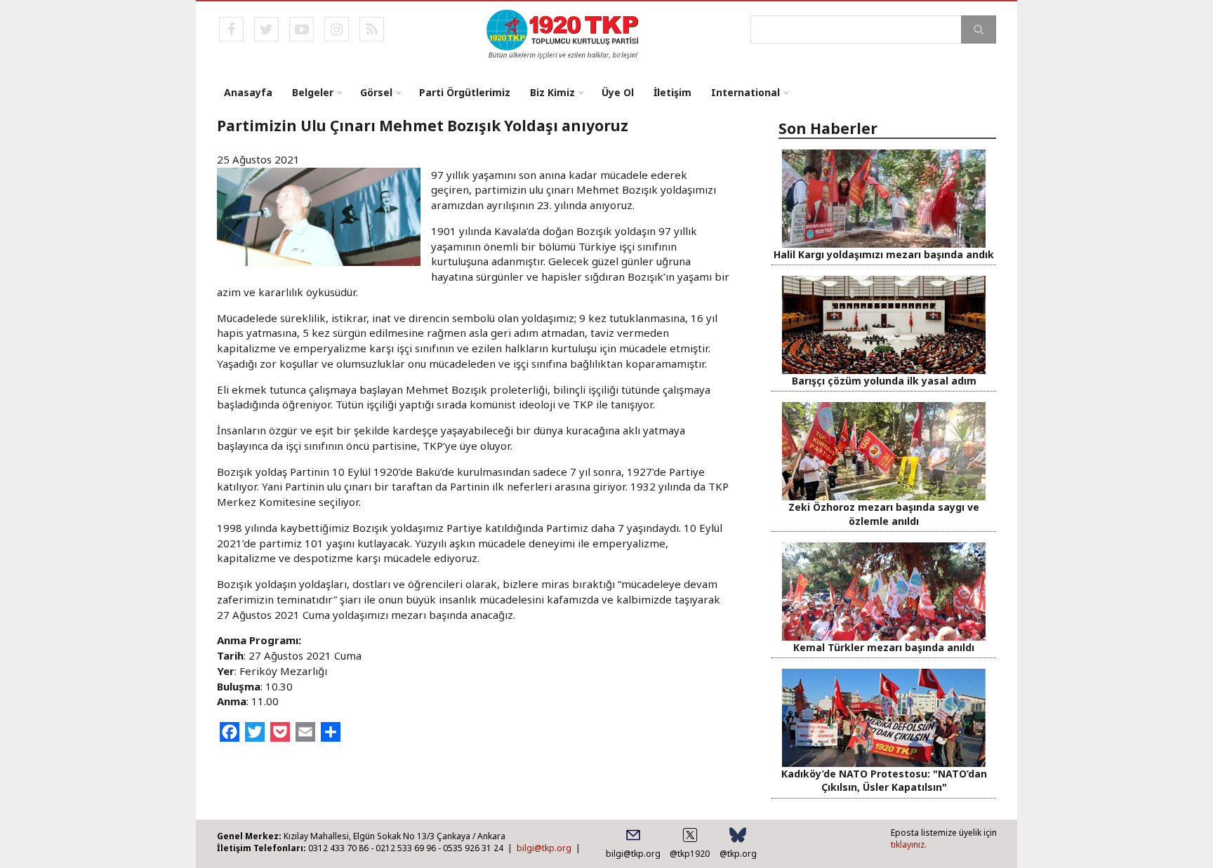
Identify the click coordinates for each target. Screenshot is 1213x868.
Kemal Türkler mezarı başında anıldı (883, 647)
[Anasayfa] (563, 33)
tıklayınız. (909, 844)
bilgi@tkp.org (544, 848)
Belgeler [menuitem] (312, 92)
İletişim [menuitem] (672, 92)
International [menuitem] (745, 92)
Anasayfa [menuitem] (248, 92)
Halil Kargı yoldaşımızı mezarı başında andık (884, 254)
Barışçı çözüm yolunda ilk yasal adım (884, 380)
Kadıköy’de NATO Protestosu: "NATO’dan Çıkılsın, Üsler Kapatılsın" (884, 780)
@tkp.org (738, 854)
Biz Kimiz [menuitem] (552, 92)
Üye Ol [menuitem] (618, 92)
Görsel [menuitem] (376, 92)
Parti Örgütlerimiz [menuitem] (464, 92)
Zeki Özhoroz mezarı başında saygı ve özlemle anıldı (883, 513)
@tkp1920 (690, 854)
